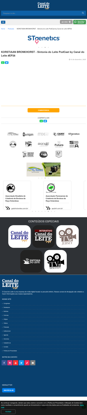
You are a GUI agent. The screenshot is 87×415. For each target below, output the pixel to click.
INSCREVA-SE (9, 390)
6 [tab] (48, 211)
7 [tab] (51, 211)
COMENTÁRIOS (43, 110)
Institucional (7, 331)
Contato (6, 347)
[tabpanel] (43, 39)
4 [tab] (48, 47)
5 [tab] (45, 211)
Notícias (6, 311)
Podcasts (11, 29)
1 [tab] (39, 47)
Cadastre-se (7, 343)
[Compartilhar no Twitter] (6, 62)
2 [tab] (42, 47)
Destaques (7, 307)
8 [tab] (55, 211)
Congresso (7, 303)
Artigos (6, 319)
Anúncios (6, 339)
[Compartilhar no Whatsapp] (2, 62)
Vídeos (6, 323)
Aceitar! (8, 412)
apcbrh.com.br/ (57, 208)
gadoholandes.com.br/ (19, 208)
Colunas (6, 315)
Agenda (6, 335)
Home (3, 29)
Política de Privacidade (10, 351)
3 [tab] (45, 47)
